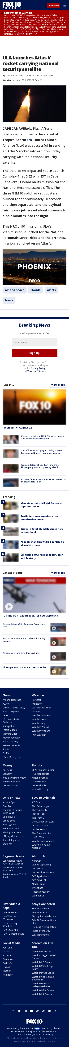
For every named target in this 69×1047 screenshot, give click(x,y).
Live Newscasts (11, 912)
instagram (25, 1011)
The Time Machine (41, 833)
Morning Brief (10, 733)
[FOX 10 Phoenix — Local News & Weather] (12, 5)
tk (37, 1011)
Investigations (10, 824)
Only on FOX (11, 798)
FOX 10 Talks (39, 813)
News (9, 300)
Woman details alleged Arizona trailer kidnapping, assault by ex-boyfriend (40, 466)
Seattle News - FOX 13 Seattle (14, 876)
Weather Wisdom (41, 730)
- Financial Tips (10, 785)
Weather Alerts (39, 719)
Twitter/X (7, 963)
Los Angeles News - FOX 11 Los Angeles (13, 862)
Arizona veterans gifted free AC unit (21, 652)
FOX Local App (10, 929)
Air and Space (47, 75)
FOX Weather (39, 734)
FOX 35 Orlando (32, 75)
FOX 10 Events (39, 912)
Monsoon (37, 703)
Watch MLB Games (42, 962)
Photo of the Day (41, 930)
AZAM (6, 703)
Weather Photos (40, 726)
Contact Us (37, 868)
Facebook (8, 959)
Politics (37, 765)
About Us (38, 856)
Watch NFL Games (42, 951)
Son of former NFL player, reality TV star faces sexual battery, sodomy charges (41, 451)
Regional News (13, 856)
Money (7, 765)
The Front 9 (38, 817)
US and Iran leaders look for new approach (31, 615)
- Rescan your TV (41, 891)
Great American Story (43, 821)
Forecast (36, 699)
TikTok (6, 951)
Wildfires (36, 711)
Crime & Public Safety (14, 707)
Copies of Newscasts (43, 872)
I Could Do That (40, 825)
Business (7, 769)
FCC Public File (39, 880)
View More (58, 385)
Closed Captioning (41, 864)
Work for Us (38, 895)
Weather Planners (41, 715)
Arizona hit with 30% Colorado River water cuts (24, 625)
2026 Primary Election (43, 769)
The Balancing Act (41, 806)
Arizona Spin (9, 802)
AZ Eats (36, 802)
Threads (7, 966)
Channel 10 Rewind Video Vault (12, 811)
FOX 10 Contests (40, 908)
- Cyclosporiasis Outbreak (11, 721)
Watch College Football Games (44, 957)
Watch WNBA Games (43, 990)
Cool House (9, 816)
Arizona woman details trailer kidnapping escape (24, 639)
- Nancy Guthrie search (14, 836)
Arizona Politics (40, 777)
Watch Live (54, 5)
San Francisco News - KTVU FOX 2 (14, 869)
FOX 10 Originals (43, 798)
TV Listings (37, 887)
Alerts (51, 290)
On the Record (39, 829)
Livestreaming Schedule (10, 924)
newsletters (55, 1011)
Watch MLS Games (42, 994)
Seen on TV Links (11, 745)
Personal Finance (11, 781)
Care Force (8, 806)
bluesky (43, 1011)
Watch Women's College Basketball (41, 985)
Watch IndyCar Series (43, 972)
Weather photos (40, 934)
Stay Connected (43, 904)
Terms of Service (36, 371)
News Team (38, 883)
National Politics (40, 785)
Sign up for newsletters (44, 916)
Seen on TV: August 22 (18, 427)
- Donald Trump (40, 789)
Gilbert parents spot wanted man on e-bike (24, 667)
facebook (13, 1011)
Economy (7, 773)
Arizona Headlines (12, 699)
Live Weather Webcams (9, 918)
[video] (34, 595)
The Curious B (39, 809)
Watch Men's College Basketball (43, 978)
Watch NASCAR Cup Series (42, 967)
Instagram (8, 955)
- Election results (40, 773)
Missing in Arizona (12, 832)
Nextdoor (8, 974)
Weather (38, 695)
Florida (36, 290)
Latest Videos (12, 573)
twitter (19, 1011)
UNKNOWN (38, 837)
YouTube (7, 947)
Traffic (6, 753)
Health (6, 715)
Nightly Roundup (11, 737)
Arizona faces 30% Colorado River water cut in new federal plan (43, 480)
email (49, 1011)
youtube (31, 1011)
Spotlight (7, 843)
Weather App (38, 723)
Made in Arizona (11, 828)
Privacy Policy (37, 368)
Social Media (12, 943)
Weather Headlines (42, 707)
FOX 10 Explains (11, 711)
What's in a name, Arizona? (41, 846)
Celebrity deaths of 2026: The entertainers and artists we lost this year (42, 437)
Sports (6, 749)
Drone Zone (9, 820)
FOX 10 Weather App (13, 933)
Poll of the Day (10, 741)
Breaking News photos (44, 926)
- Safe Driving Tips (12, 757)
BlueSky (7, 970)
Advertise (37, 860)
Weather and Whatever (44, 841)
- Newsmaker (39, 781)
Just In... (8, 385)
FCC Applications (40, 876)
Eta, (30, 140)
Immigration (9, 726)
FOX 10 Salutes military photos (44, 922)
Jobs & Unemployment (14, 777)
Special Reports (11, 840)
